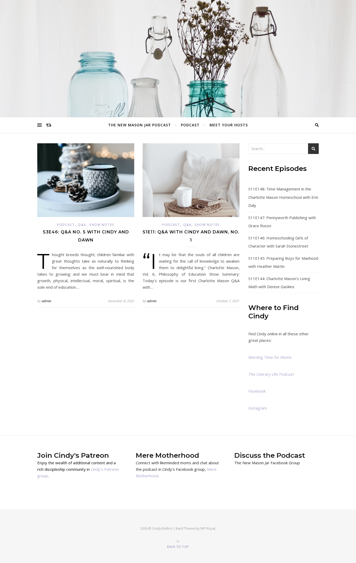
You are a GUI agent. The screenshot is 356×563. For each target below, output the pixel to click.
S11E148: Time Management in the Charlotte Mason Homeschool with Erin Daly (283, 197)
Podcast (190, 124)
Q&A (82, 224)
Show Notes (101, 224)
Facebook (257, 391)
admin (46, 301)
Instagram (257, 408)
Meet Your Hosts (229, 124)
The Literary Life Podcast (271, 374)
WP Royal (207, 528)
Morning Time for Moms (270, 357)
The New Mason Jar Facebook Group (267, 462)
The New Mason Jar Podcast (139, 124)
